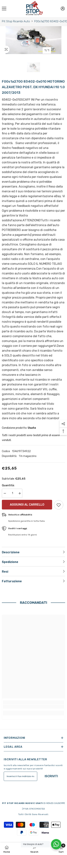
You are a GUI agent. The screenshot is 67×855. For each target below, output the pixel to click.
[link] (33, 707)
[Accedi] (62, 8)
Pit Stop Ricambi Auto (16, 21)
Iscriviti (51, 776)
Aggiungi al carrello (26, 504)
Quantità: (8, 485)
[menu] (4, 8)
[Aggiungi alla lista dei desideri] (58, 504)
